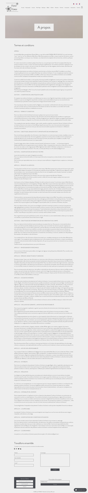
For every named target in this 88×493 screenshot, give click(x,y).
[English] (73, 4)
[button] (82, 7)
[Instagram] (14, 449)
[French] (76, 4)
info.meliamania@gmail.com (58, 148)
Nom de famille (17, 457)
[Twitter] (18, 449)
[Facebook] (16, 449)
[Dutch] (79, 4)
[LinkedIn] (20, 449)
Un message (43, 452)
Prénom (16, 452)
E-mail (15, 463)
